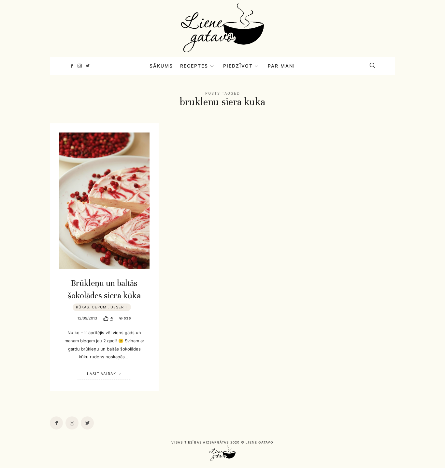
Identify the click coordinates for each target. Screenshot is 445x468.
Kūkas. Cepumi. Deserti (102, 307)
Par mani (281, 66)
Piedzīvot (238, 66)
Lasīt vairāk (101, 373)
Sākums (161, 66)
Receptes (194, 66)
